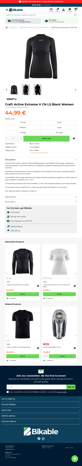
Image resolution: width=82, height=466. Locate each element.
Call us (13, 227)
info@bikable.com (10, 449)
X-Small (23, 122)
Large (59, 127)
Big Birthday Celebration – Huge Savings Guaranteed (42, 1)
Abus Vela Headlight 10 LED (52, 347)
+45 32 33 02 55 (9, 447)
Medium (23, 127)
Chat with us (15, 230)
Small (59, 122)
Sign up (70, 387)
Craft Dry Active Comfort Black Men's (18, 347)
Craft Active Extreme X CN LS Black (17, 285)
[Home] (7, 27)
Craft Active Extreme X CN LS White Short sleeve (56, 286)
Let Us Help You (8, 399)
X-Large (23, 132)
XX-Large (59, 132)
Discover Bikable (8, 404)
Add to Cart (46, 138)
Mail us (19, 227)
